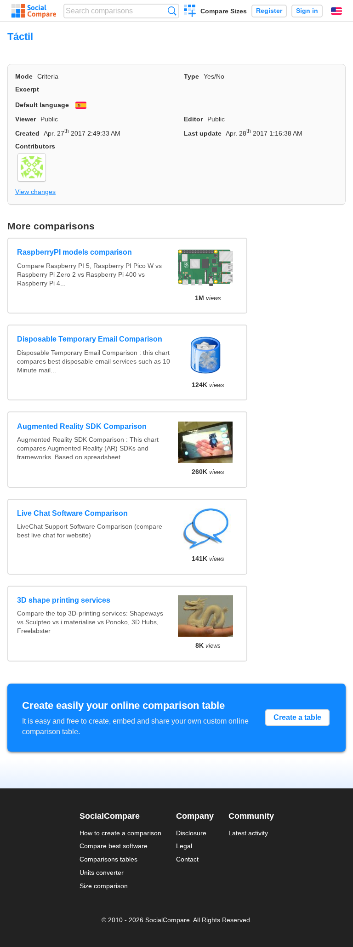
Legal (184, 846)
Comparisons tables (108, 859)
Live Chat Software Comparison (72, 513)
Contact (187, 859)
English (336, 11)
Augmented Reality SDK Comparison (82, 426)
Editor (193, 119)
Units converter (102, 872)
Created (27, 133)
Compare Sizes (223, 11)
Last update (203, 133)
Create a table (297, 717)
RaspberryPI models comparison (74, 252)
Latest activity (248, 833)
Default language (42, 104)
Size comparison (104, 886)
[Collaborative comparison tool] (33, 11)
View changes (35, 191)
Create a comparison (190, 12)
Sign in (307, 10)
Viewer (25, 119)
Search (172, 10)
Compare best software (114, 846)
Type (191, 76)
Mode (24, 76)
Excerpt (27, 89)
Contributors (35, 146)
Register (269, 10)
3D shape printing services (63, 600)
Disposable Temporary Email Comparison (89, 339)
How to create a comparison (120, 833)
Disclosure (191, 833)
